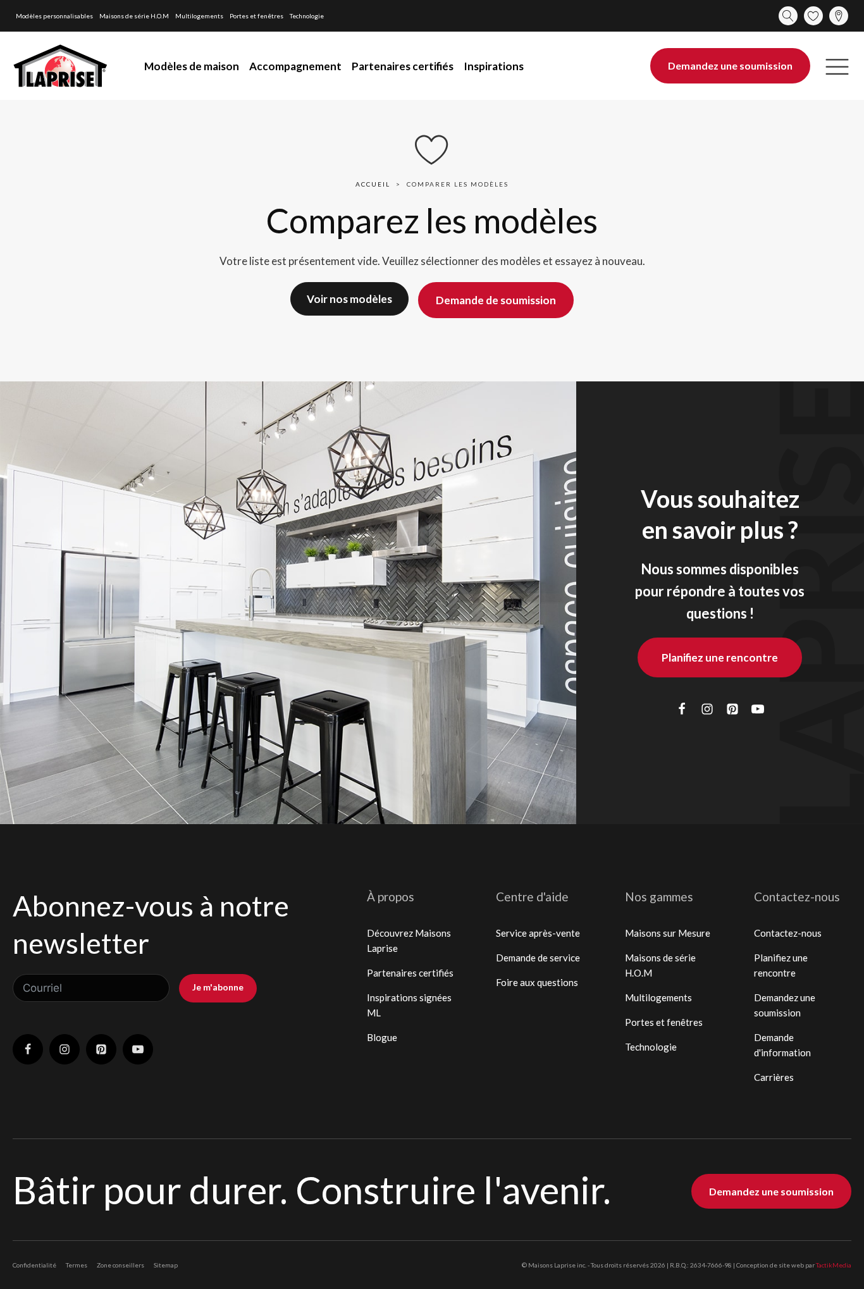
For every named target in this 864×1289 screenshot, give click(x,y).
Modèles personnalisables (54, 16)
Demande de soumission (496, 300)
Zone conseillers (120, 1265)
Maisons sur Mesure (667, 933)
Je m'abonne (218, 987)
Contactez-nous (788, 933)
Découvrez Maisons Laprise (409, 940)
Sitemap (166, 1265)
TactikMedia (833, 1265)
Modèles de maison (191, 66)
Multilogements (199, 16)
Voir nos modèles (349, 298)
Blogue (382, 1037)
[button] (837, 66)
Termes (76, 1265)
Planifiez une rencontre (720, 657)
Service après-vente (538, 933)
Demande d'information (782, 1045)
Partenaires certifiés (403, 66)
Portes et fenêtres (256, 16)
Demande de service (538, 957)
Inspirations (494, 66)
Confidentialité (34, 1265)
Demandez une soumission (730, 65)
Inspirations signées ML (409, 1005)
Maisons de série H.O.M (134, 16)
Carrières (774, 1077)
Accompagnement (295, 66)
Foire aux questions (537, 982)
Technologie (307, 16)
